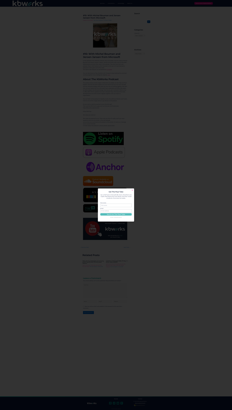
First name (103, 203)
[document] (116, 205)
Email (101, 208)
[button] (132, 190)
